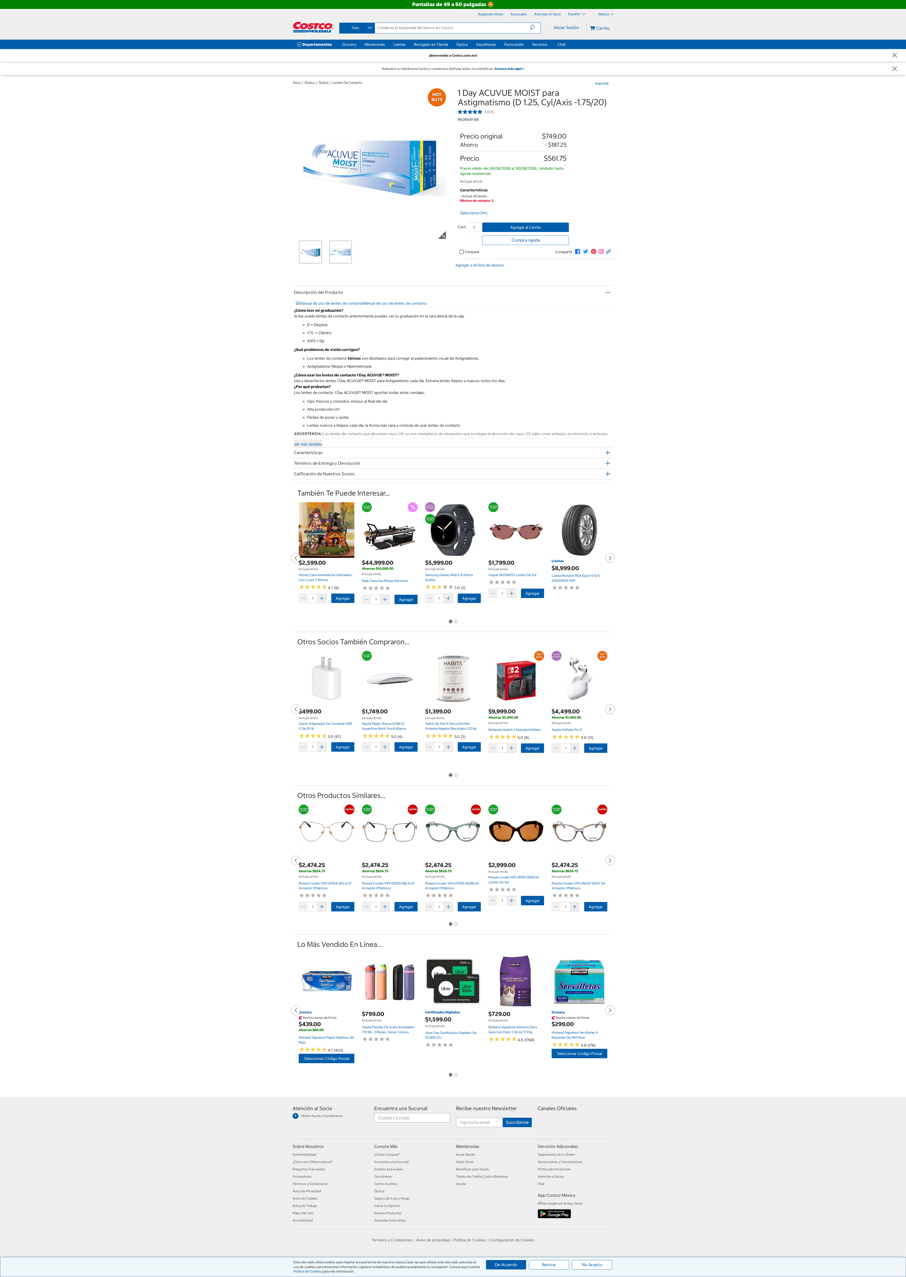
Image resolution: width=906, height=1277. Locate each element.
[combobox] (357, 27)
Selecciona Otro (473, 213)
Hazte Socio (465, 1162)
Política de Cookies (307, 1271)
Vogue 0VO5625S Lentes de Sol (512, 575)
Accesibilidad (303, 1220)
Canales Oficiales (557, 1108)
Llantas (399, 44)
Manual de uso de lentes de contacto (395, 303)
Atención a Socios (551, 1176)
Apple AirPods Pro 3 (567, 730)
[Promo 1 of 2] (450, 622)
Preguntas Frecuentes (309, 1169)
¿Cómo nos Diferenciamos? (312, 1162)
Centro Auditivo (386, 1184)
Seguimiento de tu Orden (556, 1154)
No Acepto (592, 1264)
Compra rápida (526, 240)
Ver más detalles (308, 444)
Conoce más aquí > (509, 69)
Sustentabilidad (304, 1154)
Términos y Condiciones (310, 1184)
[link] (577, 252)
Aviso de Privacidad (307, 1191)
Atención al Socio (312, 1108)
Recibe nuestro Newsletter (486, 1108)
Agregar (343, 598)
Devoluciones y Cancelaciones (560, 1162)
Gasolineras (486, 44)
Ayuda (461, 1184)
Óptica (462, 44)
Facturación (514, 44)
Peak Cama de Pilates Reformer (385, 581)
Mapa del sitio (303, 1213)
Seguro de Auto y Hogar (392, 1198)
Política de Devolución (554, 1169)
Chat (562, 44)
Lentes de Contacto (347, 82)
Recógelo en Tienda (431, 44)
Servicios (539, 44)
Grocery (349, 44)
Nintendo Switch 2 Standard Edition (514, 730)
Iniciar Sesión (566, 27)
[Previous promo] (295, 557)
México (604, 14)
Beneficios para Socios (472, 1169)
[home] (313, 27)
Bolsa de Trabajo (305, 1206)
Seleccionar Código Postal (326, 1058)
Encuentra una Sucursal (401, 1108)
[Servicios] (548, 44)
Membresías (375, 44)
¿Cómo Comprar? (387, 1154)
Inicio (297, 82)
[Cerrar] (894, 55)
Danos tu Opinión (387, 1206)
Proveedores (302, 1176)
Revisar (549, 1264)
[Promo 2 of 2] (455, 622)
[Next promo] (610, 557)
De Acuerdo (506, 1264)
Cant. (462, 226)
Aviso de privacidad (433, 1240)
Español (574, 14)
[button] (535, 27)
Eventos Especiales (388, 1169)
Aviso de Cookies (305, 1198)
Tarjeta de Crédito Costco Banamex (482, 1176)
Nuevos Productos (388, 1213)
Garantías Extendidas (390, 1220)
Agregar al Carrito (525, 227)
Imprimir (602, 83)
